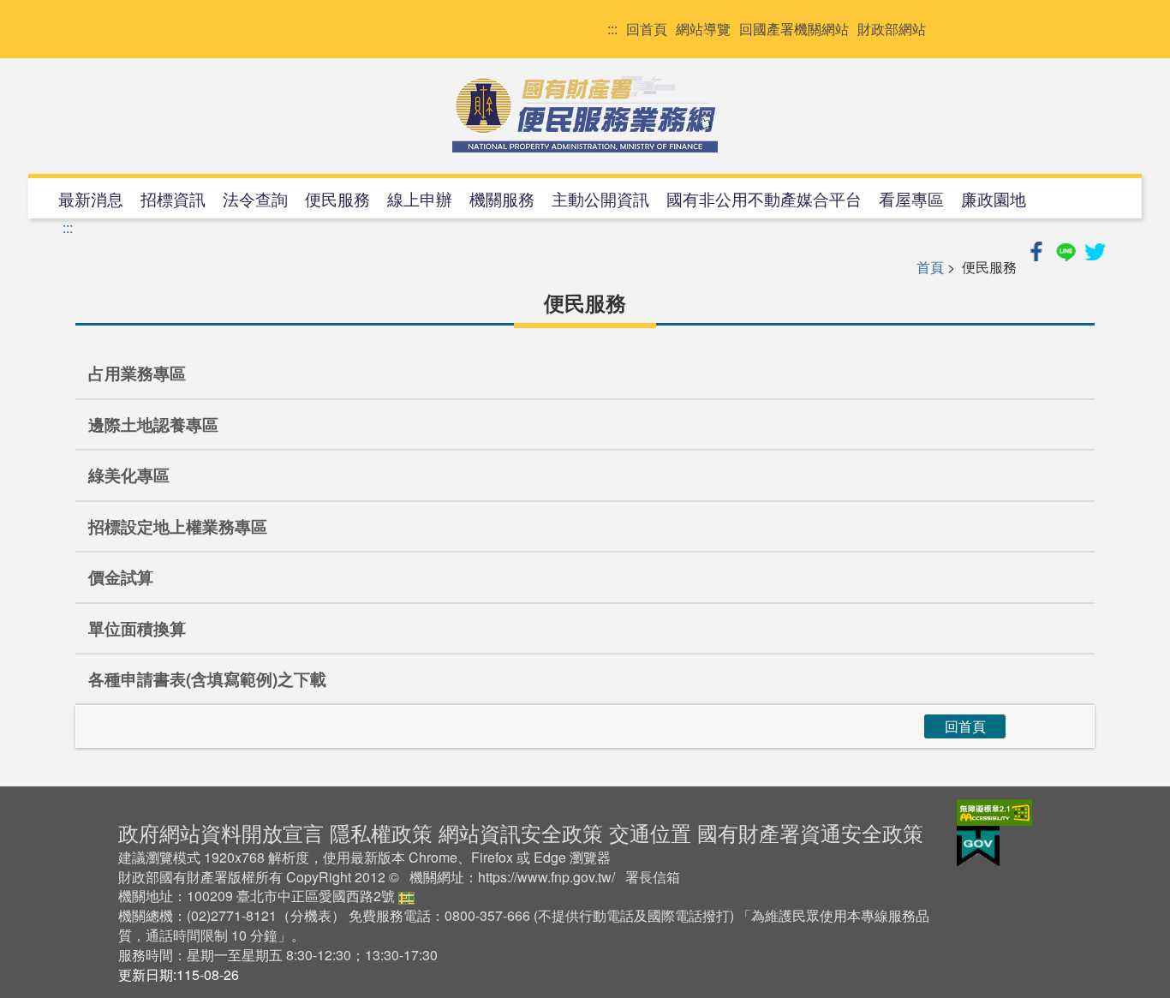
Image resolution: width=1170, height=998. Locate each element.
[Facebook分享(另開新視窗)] (1038, 249)
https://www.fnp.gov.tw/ (546, 877)
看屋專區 (911, 198)
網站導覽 (703, 29)
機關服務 (501, 198)
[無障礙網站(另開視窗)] (994, 810)
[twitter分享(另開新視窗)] (1094, 249)
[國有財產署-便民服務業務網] (585, 113)
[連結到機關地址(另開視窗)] (406, 895)
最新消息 (90, 198)
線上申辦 (419, 198)
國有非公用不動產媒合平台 (764, 198)
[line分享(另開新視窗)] (1067, 249)
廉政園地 (993, 198)
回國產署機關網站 (794, 29)
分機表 (310, 915)
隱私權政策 (381, 832)
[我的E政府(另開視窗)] (978, 844)
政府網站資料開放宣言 (221, 832)
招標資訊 (173, 198)
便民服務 (337, 198)
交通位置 (650, 832)
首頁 (930, 267)
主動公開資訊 (600, 198)
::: (612, 29)
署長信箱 (652, 877)
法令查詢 (255, 198)
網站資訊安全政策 (521, 832)
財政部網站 (891, 29)
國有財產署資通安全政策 (810, 832)
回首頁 (646, 29)
